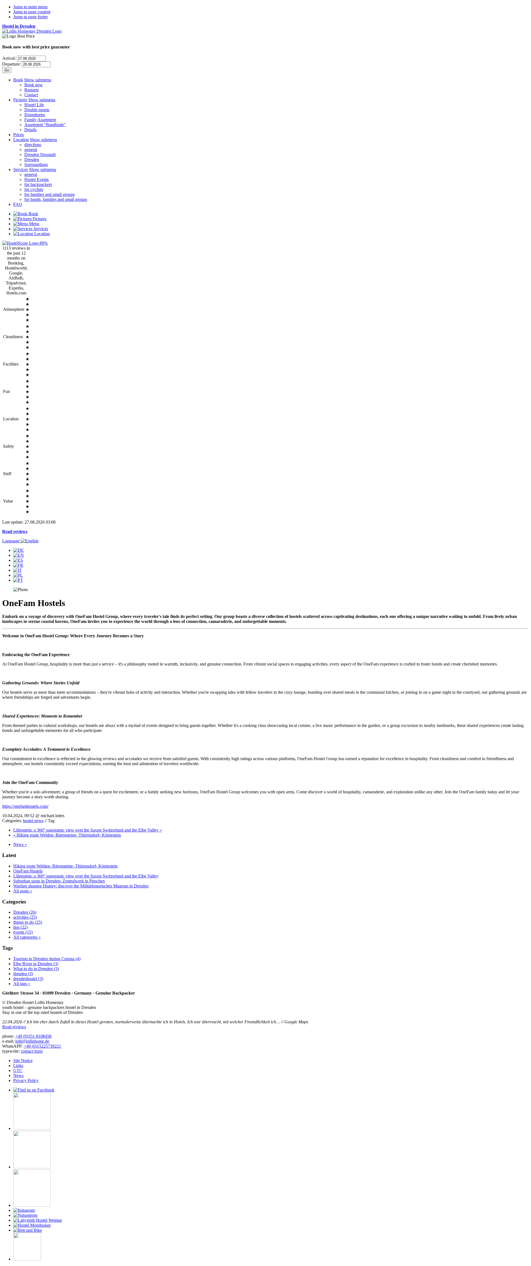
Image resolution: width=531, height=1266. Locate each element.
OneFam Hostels (28, 871)
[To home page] (32, 31)
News (18, 1075)
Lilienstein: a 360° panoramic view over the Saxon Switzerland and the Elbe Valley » (87, 830)
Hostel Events (36, 179)
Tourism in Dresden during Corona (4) (46, 958)
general (30, 149)
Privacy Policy (26, 1080)
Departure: (11, 64)
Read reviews (14, 531)
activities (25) (25, 917)
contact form (32, 1051)
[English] (18, 555)
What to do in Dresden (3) (36, 968)
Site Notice (23, 1060)
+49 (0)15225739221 (42, 1046)
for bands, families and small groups (55, 199)
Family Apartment (40, 119)
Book (18, 79)
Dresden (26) (24, 912)
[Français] (18, 565)
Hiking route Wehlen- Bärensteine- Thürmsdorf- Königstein (65, 866)
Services (20, 169)
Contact (31, 94)
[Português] (18, 580)
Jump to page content (31, 11)
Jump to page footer (30, 16)
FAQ (17, 204)
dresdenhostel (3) (28, 978)
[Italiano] (17, 570)
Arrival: (9, 58)
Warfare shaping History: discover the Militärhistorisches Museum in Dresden (81, 886)
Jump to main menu (30, 6)
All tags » (21, 983)
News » (20, 844)
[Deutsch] (18, 550)
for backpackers (38, 184)
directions (32, 144)
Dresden (31, 159)
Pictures (20, 99)
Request (31, 89)
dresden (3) (23, 973)
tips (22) (20, 927)
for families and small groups (49, 194)
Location (21, 139)
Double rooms (36, 109)
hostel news (33, 820)
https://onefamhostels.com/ (25, 806)
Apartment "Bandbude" (45, 124)
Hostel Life (34, 104)
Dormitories (34, 114)
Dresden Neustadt (40, 154)
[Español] (18, 560)
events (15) (23, 932)
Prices (18, 134)
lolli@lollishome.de (32, 1041)
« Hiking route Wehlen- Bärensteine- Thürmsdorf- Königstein (67, 835)
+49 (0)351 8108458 (33, 1036)
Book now (33, 84)
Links (18, 1065)
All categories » (27, 937)
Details (30, 129)
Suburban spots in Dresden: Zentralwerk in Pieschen (59, 881)
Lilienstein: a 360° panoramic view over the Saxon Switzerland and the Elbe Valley (85, 876)
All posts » (22, 891)
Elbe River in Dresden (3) (35, 963)
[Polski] (18, 575)
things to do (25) (27, 922)
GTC (17, 1070)
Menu (33, 223)
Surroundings (36, 164)
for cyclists (33, 189)
